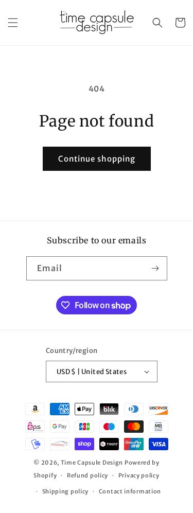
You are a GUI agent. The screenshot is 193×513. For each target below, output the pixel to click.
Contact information (130, 491)
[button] (13, 22)
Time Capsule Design (92, 462)
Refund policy (87, 475)
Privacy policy (139, 475)
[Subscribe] (155, 268)
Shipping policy (65, 491)
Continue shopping (96, 159)
